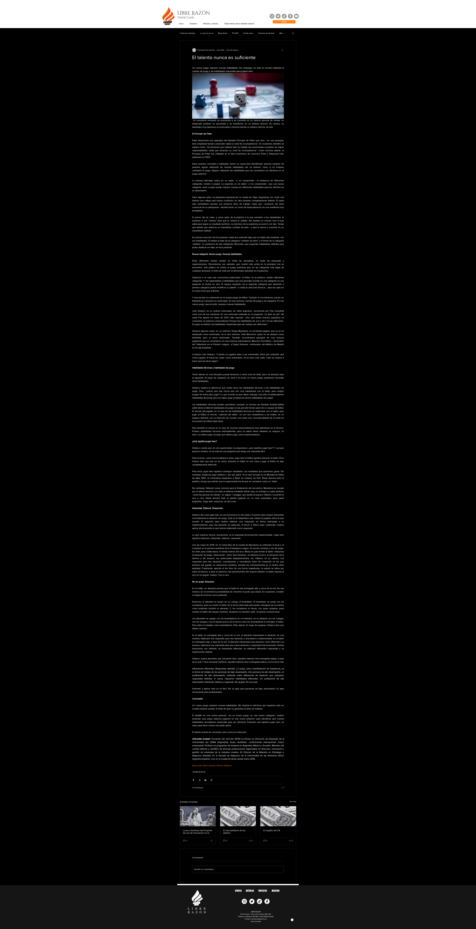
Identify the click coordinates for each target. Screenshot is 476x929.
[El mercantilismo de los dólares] (238, 816)
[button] (293, 33)
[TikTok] (284, 16)
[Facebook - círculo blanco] (267, 901)
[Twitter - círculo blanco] (251, 901)
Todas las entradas (187, 33)
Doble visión (248, 33)
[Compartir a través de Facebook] (193, 780)
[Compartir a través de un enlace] (211, 780)
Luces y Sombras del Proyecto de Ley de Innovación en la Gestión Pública (197, 831)
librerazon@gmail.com (259, 919)
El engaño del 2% (271, 830)
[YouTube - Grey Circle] (296, 16)
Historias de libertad (266, 33)
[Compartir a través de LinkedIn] (205, 780)
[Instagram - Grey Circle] (272, 16)
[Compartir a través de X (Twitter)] (199, 780)
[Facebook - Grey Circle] (290, 16)
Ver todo (293, 801)
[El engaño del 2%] (278, 816)
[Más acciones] (282, 50)
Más (281, 33)
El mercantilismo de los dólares (234, 831)
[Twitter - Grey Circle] (278, 16)
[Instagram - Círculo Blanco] (244, 901)
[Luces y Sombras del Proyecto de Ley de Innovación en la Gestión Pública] (198, 816)
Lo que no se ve (206, 33)
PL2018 (235, 33)
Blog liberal (222, 33)
